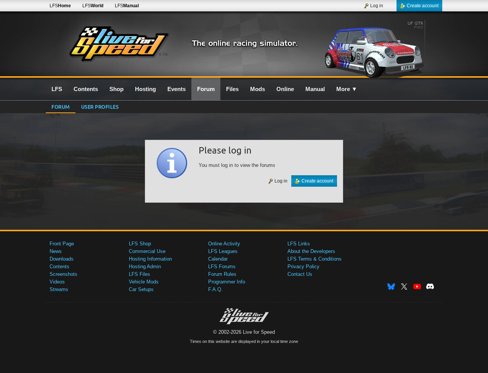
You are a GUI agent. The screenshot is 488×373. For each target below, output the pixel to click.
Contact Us (299, 274)
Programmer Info (226, 282)
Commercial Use (147, 251)
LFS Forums (222, 266)
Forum (60, 106)
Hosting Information (150, 259)
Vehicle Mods (144, 282)
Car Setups (141, 289)
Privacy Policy (303, 266)
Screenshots (63, 274)
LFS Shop (140, 244)
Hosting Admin (145, 266)
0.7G (163, 54)
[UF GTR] (377, 48)
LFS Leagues (223, 251)
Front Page (62, 244)
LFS (60, 5)
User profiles (100, 106)
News (56, 251)
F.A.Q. (215, 289)
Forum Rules (222, 274)
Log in (376, 5)
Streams (59, 289)
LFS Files (139, 274)
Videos (57, 282)
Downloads (62, 259)
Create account (422, 5)
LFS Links (298, 244)
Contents (59, 266)
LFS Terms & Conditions (314, 259)
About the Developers (311, 251)
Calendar (218, 259)
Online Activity (224, 244)
